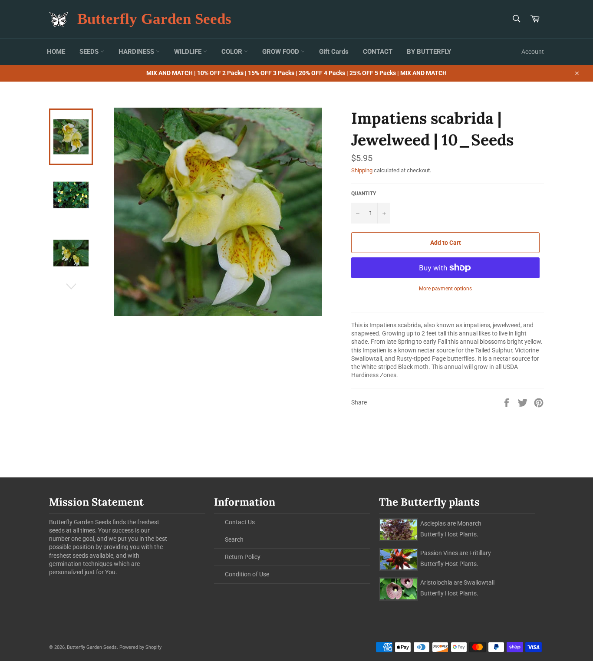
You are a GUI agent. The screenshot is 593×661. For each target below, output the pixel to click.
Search (234, 539)
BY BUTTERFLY (429, 52)
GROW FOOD (281, 52)
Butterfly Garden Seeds (154, 18)
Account (532, 51)
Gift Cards (334, 52)
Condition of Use (247, 574)
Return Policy (242, 556)
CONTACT (377, 52)
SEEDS (89, 52)
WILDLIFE (188, 52)
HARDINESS (137, 52)
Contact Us (240, 522)
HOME (56, 52)
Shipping (361, 170)
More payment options (445, 289)
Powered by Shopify (140, 647)
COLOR (232, 52)
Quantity (363, 194)
